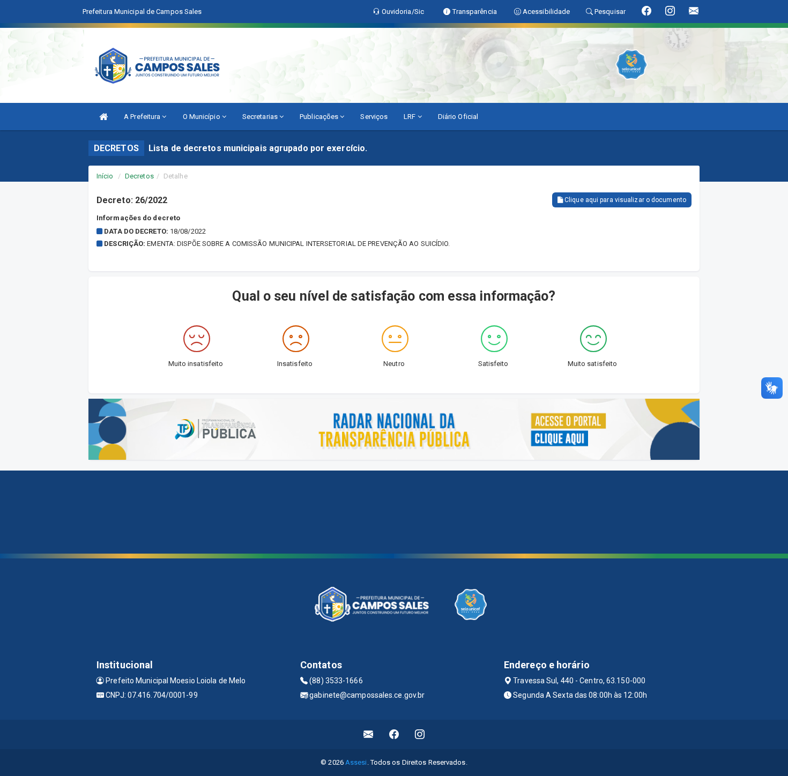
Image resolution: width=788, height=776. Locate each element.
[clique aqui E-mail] (368, 734)
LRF (410, 117)
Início (105, 176)
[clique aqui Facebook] (394, 734)
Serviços (374, 117)
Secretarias (260, 117)
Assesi (356, 762)
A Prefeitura (143, 117)
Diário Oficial (458, 117)
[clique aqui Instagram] (420, 734)
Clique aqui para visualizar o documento (624, 200)
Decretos (139, 176)
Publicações (320, 117)
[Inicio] (103, 116)
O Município (202, 117)
